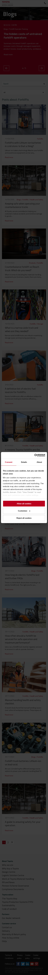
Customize (22, 511)
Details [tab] (24, 462)
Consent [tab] (8, 462)
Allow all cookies (24, 504)
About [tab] (39, 462)
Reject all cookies (24, 518)
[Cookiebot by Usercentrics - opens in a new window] (34, 455)
